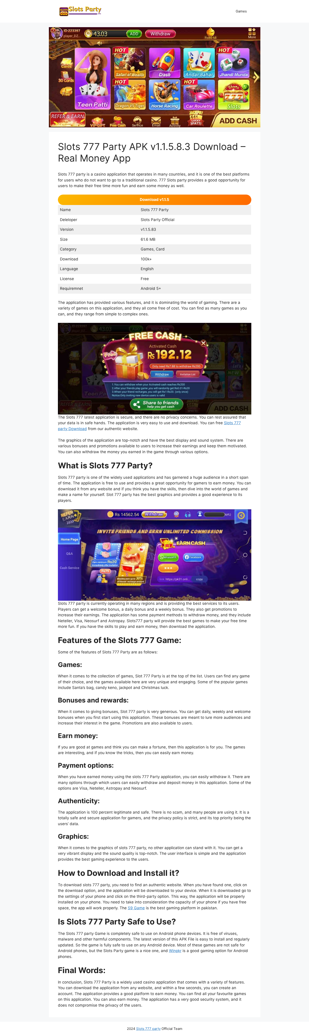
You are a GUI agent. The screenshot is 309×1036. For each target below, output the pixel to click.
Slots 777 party (148, 1028)
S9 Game (136, 908)
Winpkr (175, 950)
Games (241, 11)
